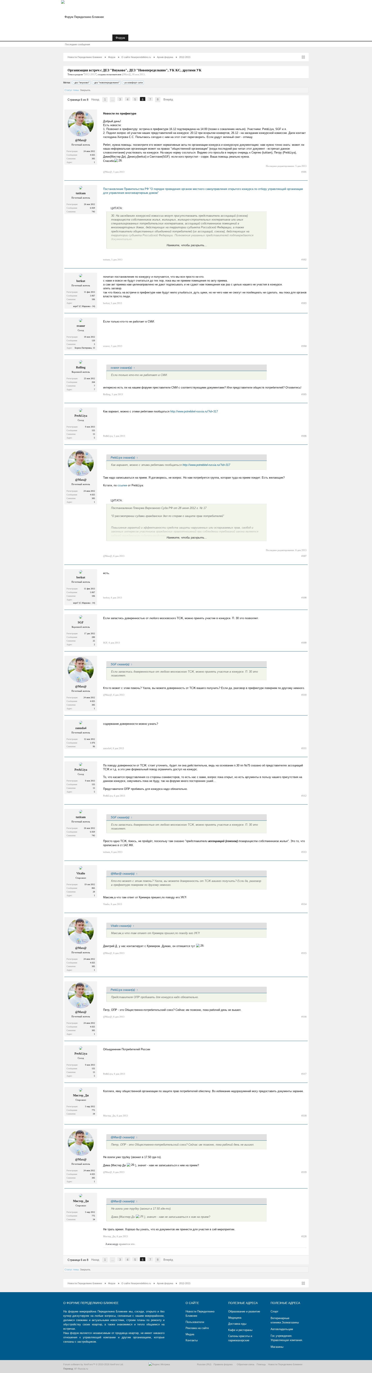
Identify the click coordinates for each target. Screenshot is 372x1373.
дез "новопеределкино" (106, 82)
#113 (304, 852)
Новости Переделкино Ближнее (86, 37)
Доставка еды (237, 1323)
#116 (304, 1016)
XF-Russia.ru (81, 1368)
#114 (304, 904)
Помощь (261, 1364)
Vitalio (80, 873)
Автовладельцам (282, 1329)
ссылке (123, 485)
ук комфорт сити (133, 82)
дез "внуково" (81, 82)
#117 (304, 1073)
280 (93, 637)
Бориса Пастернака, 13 (85, 348)
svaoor (81, 325)
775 (93, 1110)
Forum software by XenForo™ (93, 1364)
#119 (304, 1172)
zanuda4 (80, 728)
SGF (81, 622)
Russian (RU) (204, 1364)
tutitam (81, 193)
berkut (80, 281)
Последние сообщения (77, 44)
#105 (304, 394)
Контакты (192, 1340)
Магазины (277, 1346)
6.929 (92, 208)
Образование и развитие (244, 1311)
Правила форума (223, 1364)
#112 (304, 795)
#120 (304, 1236)
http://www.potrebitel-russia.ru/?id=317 (194, 411)
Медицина (234, 1317)
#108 (304, 597)
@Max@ (126, 74)
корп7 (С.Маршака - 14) (84, 306)
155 (93, 430)
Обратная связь (245, 1364)
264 (93, 382)
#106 (304, 436)
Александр (111, 1244)
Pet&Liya (80, 415)
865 (93, 888)
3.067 (92, 295)
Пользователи (195, 1322)
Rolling (80, 367)
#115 (304, 953)
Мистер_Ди (81, 1095)
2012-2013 (90, 74)
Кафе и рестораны (240, 1330)
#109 (304, 642)
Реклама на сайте (197, 1328)
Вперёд (168, 99)
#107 (304, 556)
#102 (304, 259)
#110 (304, 695)
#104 (304, 346)
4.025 (92, 155)
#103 (304, 303)
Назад (95, 99)
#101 (304, 172)
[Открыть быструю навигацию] (303, 57)
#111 (304, 748)
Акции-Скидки (141, 37)
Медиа (190, 1334)
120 (93, 340)
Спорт (274, 1311)
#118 (304, 1115)
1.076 (92, 743)
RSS (306, 1363)
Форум (120, 37)
